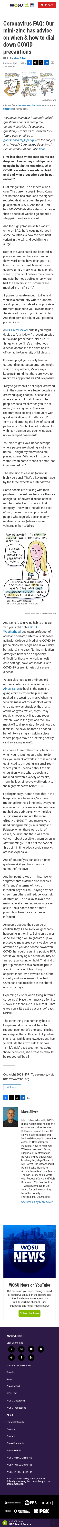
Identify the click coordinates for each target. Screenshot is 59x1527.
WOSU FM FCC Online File (19, 1458)
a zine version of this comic (28, 105)
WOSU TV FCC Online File (19, 1472)
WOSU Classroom (16, 1401)
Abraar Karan (11, 688)
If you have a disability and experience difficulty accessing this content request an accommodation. (28, 1481)
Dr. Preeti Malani (17, 330)
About (10, 1415)
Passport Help (14, 1450)
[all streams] (54, 1523)
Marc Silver (20, 58)
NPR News (12, 1087)
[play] (5, 1523)
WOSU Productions (16, 1408)
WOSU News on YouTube (29, 1285)
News (9, 1379)
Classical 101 (13, 1386)
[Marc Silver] (10, 1117)
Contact (11, 1436)
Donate (48, 4)
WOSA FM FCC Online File (19, 1465)
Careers (11, 1429)
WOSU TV (12, 1393)
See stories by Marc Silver (37, 1202)
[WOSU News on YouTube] (29, 1251)
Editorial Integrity (15, 1422)
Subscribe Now (29, 1313)
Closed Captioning (16, 1443)
